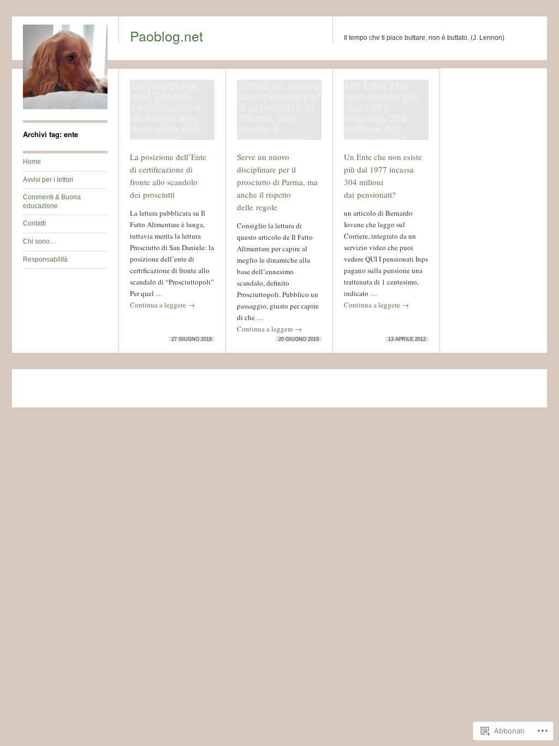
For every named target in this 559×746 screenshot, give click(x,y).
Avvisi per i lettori (48, 179)
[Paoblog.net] (65, 107)
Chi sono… (39, 241)
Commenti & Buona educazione (52, 201)
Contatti (34, 223)
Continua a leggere (162, 305)
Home (32, 161)
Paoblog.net (166, 35)
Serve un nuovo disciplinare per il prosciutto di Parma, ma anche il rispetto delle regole (277, 181)
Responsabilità (45, 259)
